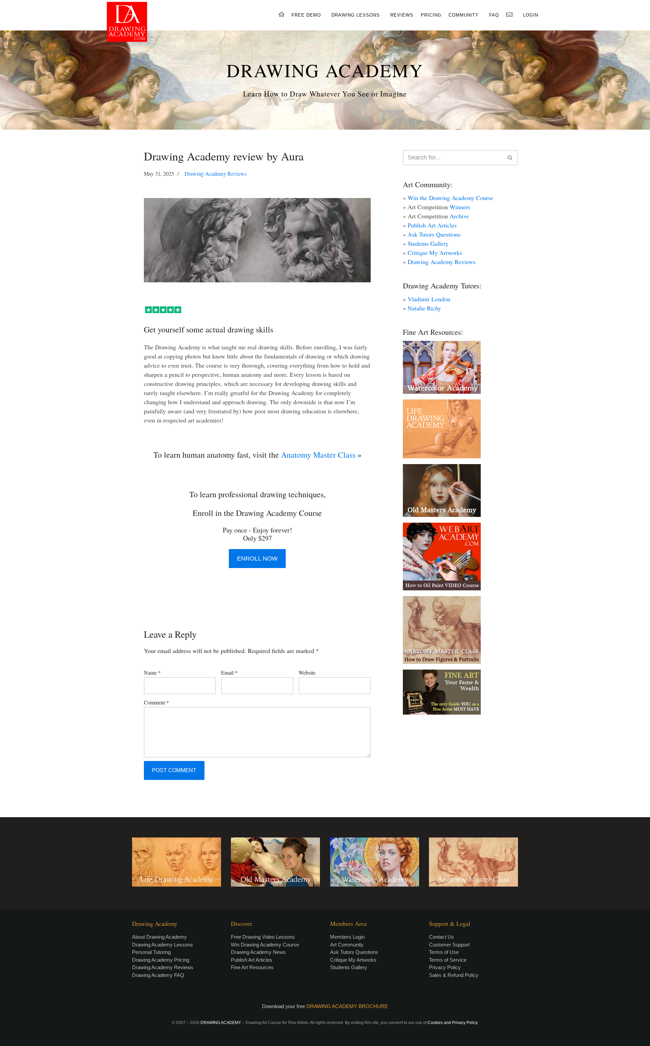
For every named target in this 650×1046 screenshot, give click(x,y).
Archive (459, 216)
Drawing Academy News (258, 952)
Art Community (347, 944)
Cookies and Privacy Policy (452, 1022)
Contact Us (441, 937)
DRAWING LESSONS (355, 15)
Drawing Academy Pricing (160, 960)
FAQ (494, 15)
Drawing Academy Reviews (215, 173)
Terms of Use (444, 952)
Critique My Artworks (435, 252)
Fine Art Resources (252, 967)
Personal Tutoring (151, 952)
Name (152, 672)
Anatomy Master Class (318, 454)
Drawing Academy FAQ (158, 975)
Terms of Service (448, 960)
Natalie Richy (424, 308)
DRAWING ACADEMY (325, 70)
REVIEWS (401, 15)
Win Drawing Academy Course (265, 944)
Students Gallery (428, 243)
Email (229, 672)
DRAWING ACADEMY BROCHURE (347, 1006)
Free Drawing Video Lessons (263, 937)
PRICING (431, 15)
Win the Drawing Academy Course (450, 198)
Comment (156, 702)
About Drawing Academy (159, 937)
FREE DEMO (306, 15)
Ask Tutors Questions (434, 234)
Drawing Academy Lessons (162, 944)
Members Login (347, 937)
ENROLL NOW (257, 558)
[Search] (510, 157)
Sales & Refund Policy (453, 975)
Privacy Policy (445, 967)
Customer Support (449, 944)
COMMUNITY (464, 15)
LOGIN (530, 15)
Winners (460, 207)
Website (307, 672)
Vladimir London (429, 299)
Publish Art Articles (432, 225)
